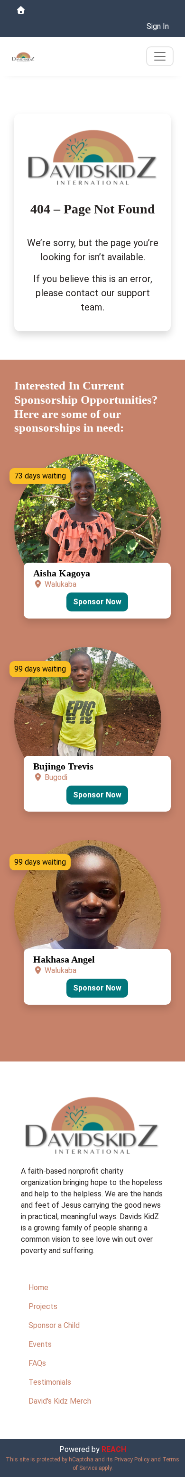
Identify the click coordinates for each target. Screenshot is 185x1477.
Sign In (158, 26)
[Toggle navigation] (160, 56)
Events (40, 1344)
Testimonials (49, 1382)
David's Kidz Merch (59, 1401)
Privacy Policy (131, 1459)
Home (38, 1287)
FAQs (37, 1363)
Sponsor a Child (54, 1325)
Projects (42, 1306)
